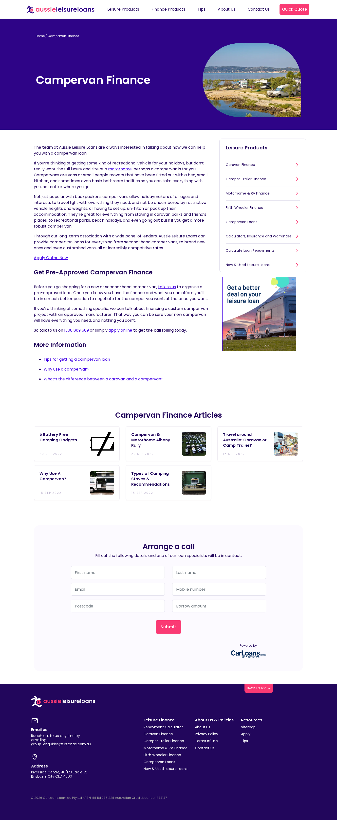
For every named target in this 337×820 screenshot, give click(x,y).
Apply (245, 733)
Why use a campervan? (67, 369)
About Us (202, 727)
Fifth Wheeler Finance (244, 207)
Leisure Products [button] (123, 9)
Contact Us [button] (259, 9)
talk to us (167, 287)
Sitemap (248, 727)
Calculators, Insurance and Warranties (259, 236)
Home (40, 36)
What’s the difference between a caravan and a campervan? (103, 379)
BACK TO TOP (257, 688)
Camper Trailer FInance (246, 179)
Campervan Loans (241, 221)
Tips (244, 740)
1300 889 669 (76, 330)
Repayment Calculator (163, 727)
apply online (120, 330)
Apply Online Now (51, 258)
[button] (294, 9)
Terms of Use (206, 740)
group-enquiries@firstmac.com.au (61, 744)
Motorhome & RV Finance (248, 193)
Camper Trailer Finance (164, 740)
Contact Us (204, 748)
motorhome (120, 169)
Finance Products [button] (168, 9)
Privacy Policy (206, 733)
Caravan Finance (240, 164)
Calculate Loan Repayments (250, 250)
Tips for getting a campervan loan (77, 359)
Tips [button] (202, 9)
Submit (168, 627)
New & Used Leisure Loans (248, 264)
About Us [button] (226, 9)
